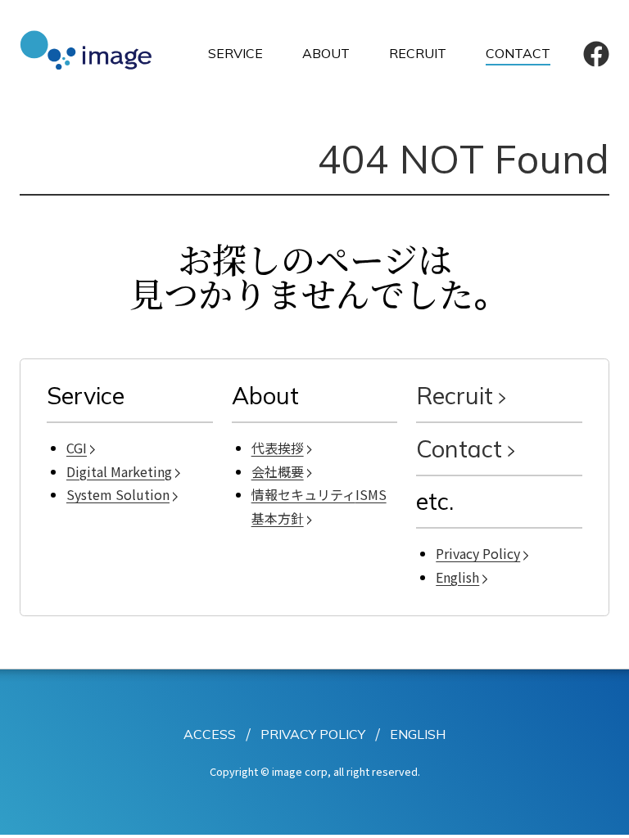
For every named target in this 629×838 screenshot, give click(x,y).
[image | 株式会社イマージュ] (93, 53)
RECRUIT (417, 53)
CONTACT (518, 53)
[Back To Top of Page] (599, 812)
